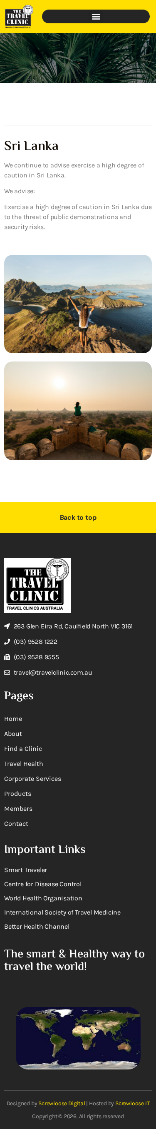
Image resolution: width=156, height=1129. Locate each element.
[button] (96, 16)
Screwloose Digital (61, 1103)
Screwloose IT (132, 1103)
